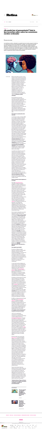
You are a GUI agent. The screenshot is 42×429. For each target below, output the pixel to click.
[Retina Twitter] (20, 419)
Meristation (34, 427)
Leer (7, 28)
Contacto (7, 415)
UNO (17, 426)
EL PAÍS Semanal (29, 426)
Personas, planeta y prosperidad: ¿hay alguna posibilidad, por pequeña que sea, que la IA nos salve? (22, 392)
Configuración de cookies (25, 415)
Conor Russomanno (19, 182)
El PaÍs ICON (22, 427)
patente (13, 201)
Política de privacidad (17, 415)
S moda (26, 427)
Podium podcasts (19, 427)
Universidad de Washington (16, 317)
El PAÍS (11, 425)
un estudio (16, 284)
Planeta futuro (32, 426)
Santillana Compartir (24, 425)
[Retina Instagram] (22, 419)
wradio (20, 426)
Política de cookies (33, 415)
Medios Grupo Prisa (4, 428)
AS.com (30, 425)
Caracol (35, 425)
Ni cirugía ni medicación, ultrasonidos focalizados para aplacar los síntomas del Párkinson (22, 403)
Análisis (5, 28)
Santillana (19, 425)
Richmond (11, 427)
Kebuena (35, 426)
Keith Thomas (14, 337)
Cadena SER (27, 425)
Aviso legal (11, 415)
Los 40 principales (15, 425)
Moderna (15, 427)
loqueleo (30, 427)
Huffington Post (12, 426)
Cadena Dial (26, 426)
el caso (24, 326)
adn (32, 425)
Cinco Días (23, 426)
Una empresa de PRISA (4, 426)
